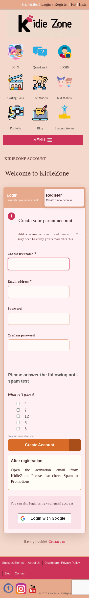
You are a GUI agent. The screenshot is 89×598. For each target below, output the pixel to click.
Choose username (22, 253)
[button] (39, 140)
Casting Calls (15, 98)
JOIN (15, 67)
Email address (20, 281)
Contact (20, 573)
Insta (83, 4)
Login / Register (54, 4)
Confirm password (21, 335)
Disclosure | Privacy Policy (62, 563)
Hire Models (40, 98)
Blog (40, 128)
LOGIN (64, 67)
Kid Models (64, 98)
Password (15, 308)
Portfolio (15, 128)
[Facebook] (8, 593)
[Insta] (21, 593)
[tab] (24, 198)
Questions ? (40, 67)
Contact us (56, 541)
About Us (34, 563)
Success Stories (64, 128)
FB (73, 4)
